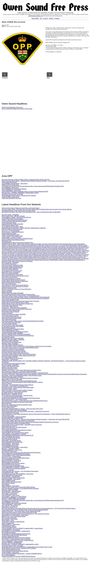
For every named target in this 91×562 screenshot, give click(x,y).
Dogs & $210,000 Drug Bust (9, 319)
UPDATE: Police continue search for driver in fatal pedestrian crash (19, 380)
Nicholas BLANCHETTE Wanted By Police (13, 329)
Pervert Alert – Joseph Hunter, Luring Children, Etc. (15, 386)
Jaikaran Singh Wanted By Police (10, 366)
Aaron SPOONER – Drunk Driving (10, 495)
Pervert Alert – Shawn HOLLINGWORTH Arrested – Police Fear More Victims (22, 375)
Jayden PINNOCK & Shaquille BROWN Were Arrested (16, 454)
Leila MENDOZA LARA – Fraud (10, 472)
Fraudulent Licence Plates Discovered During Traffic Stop (16, 309)
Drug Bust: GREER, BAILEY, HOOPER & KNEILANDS (16, 334)
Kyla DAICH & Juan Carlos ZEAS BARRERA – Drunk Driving (17, 474)
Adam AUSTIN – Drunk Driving (10, 519)
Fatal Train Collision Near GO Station (11, 322)
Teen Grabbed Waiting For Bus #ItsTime (12, 358)
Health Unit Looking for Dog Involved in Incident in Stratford (17, 390)
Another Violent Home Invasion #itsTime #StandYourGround (17, 238)
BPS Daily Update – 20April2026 (10, 365)
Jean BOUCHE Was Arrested (9, 451)
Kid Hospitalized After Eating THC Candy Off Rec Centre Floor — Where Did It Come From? (25, 411)
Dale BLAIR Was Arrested (8, 327)
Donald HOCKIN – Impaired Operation (11, 491)
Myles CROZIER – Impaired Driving (11, 476)
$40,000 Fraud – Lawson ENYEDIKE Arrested (13, 516)
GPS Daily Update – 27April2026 (10, 214)
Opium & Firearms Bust (8, 523)
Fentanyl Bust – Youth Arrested (10, 359)
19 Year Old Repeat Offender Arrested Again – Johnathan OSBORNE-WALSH (22, 553)
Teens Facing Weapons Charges (10, 315)
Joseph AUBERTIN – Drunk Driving (11, 529)
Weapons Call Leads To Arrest (9, 367)
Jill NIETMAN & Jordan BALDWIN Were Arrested (14, 535)
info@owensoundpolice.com (35, 15)
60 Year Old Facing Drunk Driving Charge (12, 226)
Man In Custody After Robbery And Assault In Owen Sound (17, 108)
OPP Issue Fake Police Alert (9, 517)
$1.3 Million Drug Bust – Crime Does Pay (12, 392)
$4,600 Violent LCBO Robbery (9, 406)
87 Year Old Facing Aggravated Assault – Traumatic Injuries (17, 395)
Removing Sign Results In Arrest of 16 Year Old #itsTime (16, 289)
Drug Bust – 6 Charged (8, 470)
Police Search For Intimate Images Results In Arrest (15, 275)
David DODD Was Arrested (9, 532)
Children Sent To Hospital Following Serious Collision (15, 302)
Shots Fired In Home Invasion (9, 277)
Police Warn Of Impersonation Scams (11, 318)
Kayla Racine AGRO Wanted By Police (12, 268)
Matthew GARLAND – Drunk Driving (11, 479)
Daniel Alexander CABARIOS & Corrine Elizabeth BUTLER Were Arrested (21, 398)
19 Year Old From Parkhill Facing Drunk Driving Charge (16, 533)
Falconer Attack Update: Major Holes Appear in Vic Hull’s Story (18, 420)
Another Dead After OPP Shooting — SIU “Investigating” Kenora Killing (20, 471)
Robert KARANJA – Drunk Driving (10, 485)
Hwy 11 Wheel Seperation (8, 555)
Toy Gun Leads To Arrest (8, 407)
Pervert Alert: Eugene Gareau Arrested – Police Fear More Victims (19, 354)
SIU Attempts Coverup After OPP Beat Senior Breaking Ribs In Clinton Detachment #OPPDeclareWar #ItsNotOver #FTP (33, 186)
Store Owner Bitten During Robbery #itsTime (13, 240)
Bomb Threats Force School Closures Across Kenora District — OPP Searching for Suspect (25, 513)
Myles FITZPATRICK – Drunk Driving (11, 460)
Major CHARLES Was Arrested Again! (11, 482)
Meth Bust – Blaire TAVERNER (10, 489)
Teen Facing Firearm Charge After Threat (12, 265)
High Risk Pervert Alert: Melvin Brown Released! (14, 410)
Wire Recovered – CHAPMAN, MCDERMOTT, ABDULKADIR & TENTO (20, 193)
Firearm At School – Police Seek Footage (12, 325)
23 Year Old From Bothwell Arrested (11, 549)
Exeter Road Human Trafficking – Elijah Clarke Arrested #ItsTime (18, 355)
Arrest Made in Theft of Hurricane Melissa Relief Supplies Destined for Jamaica (22, 382)
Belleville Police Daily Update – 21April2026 (13, 339)
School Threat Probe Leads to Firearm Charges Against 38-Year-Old (19, 512)
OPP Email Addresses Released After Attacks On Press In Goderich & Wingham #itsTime (25, 373)
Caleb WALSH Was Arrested (9, 527)
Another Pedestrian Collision (9, 222)
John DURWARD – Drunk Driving (10, 187)
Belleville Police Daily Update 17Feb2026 (12, 377)
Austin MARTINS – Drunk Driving (10, 443)
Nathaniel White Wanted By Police (10, 234)
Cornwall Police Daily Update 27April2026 (12, 224)
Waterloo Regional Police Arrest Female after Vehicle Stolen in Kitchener (20, 301)
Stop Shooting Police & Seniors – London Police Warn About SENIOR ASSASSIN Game (24, 400)
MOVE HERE (35, 18)
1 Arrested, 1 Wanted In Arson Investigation (13, 349)
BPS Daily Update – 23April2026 (10, 262)
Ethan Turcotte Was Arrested (9, 428)
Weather (51, 18)
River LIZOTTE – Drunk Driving (10, 505)
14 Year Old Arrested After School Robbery (13, 326)
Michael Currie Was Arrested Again (11, 310)
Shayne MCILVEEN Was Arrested (10, 459)
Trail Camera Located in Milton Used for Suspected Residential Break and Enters (22, 321)
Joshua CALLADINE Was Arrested (11, 436)
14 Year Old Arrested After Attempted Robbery (13, 363)
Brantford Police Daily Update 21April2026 (12, 338)
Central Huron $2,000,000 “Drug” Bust (11, 198)
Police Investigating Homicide (9, 439)
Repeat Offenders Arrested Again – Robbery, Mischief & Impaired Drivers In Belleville (24, 228)
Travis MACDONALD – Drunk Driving (11, 190)
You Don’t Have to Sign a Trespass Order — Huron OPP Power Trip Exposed (22, 424)
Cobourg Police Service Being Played (11, 342)
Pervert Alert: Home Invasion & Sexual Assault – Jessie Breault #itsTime (20, 295)
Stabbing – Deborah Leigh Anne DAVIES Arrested (14, 220)
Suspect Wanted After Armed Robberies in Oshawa (15, 331)
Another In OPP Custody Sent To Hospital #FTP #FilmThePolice (18, 487)
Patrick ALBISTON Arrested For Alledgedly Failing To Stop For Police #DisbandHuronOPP (25, 191)
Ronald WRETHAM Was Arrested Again (12, 475)
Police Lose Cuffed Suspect (9, 283)
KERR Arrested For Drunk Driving (10, 185)
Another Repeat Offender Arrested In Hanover (13, 279)
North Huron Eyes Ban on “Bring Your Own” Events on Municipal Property (21, 208)
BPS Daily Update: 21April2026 (10, 343)
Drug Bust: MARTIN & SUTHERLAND (11, 543)
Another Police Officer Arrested (10, 306)
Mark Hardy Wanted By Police (9, 369)
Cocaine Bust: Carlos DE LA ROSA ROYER (13, 521)
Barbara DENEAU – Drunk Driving (10, 444)
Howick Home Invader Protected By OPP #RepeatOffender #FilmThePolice (21, 452)
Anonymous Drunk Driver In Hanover (11, 278)
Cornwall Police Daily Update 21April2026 (12, 333)
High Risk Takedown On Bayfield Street (12, 229)
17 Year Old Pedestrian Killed (9, 323)
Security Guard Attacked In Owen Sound (12, 107)
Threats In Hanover (7, 383)
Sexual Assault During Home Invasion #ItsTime (14, 351)
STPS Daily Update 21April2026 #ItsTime (12, 345)
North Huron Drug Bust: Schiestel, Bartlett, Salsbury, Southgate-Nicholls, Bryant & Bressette (25, 179)
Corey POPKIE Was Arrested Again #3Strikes (13, 468)
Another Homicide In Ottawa (9, 233)
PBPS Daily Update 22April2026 (10, 273)
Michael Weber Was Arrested (9, 182)
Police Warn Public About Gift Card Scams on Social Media (17, 261)
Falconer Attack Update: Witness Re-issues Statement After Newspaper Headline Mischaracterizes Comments (30, 422)
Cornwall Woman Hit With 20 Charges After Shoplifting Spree (17, 242)
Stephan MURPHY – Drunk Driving (11, 524)
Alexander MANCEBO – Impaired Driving (12, 418)
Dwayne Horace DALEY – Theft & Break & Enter (14, 399)
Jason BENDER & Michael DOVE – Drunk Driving (14, 183)
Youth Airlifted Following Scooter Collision (12, 218)
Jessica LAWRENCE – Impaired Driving (12, 541)
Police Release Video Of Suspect (10, 311)
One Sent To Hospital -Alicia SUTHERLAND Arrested (15, 458)
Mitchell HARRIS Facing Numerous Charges (13, 463)
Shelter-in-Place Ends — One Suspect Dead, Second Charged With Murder (21, 511)
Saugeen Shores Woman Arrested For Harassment (15, 281)
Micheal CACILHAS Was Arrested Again (12, 442)
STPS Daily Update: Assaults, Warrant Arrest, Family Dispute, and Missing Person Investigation (26, 346)
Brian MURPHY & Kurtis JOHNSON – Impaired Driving (16, 531)
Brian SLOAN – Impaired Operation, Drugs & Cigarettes (16, 539)
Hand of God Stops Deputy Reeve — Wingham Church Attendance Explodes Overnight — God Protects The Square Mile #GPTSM (35, 181)
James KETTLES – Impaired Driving (11, 456)
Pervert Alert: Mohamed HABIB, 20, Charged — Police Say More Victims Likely (22, 408)
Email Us (45, 18)
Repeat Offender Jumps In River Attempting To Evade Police (17, 303)
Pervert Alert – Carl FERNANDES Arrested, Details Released (17, 384)
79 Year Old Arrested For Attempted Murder (13, 466)
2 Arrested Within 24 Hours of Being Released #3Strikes (16, 455)
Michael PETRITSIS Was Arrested (11, 464)
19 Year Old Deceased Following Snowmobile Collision (16, 423)
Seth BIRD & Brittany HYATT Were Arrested (13, 478)
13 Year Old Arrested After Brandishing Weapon (14, 221)
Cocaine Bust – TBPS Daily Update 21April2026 (14, 307)
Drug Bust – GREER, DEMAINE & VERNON (13, 499)
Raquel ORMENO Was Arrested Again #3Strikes (14, 189)
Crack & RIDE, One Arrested (9, 264)
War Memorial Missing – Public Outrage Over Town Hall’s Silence (18, 210)
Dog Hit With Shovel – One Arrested (11, 271)
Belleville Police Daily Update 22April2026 (12, 293)
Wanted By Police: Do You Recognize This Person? (15, 286)
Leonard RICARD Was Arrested (10, 446)
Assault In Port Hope (7, 313)
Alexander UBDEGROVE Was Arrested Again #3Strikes (16, 537)
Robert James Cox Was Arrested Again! (12, 379)
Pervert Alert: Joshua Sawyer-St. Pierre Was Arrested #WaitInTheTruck (20, 347)
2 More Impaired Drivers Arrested (10, 412)
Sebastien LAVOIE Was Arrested (10, 536)
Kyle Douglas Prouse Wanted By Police (12, 305)
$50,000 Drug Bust (6, 403)
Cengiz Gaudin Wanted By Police (10, 299)
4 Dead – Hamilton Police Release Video (12, 236)
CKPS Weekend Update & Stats (10, 225)
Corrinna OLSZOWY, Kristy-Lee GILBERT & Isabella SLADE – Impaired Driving (22, 528)
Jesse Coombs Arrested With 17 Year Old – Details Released (17, 540)
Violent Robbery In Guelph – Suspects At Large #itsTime (16, 217)
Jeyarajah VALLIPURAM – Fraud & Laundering (14, 416)
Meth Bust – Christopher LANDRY (10, 448)
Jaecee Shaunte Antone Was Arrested (11, 317)
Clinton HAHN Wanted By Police (10, 330)
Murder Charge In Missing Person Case (12, 270)
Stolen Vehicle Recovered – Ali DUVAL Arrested (14, 427)
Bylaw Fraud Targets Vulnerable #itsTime (12, 266)
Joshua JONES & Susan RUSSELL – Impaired (14, 434)
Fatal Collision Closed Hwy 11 (9, 507)
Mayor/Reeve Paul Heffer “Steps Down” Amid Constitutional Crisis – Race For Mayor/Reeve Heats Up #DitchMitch (31, 212)
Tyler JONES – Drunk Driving (9, 493)
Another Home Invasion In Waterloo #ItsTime (13, 350)
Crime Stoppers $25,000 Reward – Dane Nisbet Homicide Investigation (20, 378)
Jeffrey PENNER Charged (8, 480)
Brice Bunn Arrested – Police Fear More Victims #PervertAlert (18, 387)
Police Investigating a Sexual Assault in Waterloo (14, 391)
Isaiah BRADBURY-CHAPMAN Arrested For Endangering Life (17, 435)
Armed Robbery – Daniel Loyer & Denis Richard (14, 496)
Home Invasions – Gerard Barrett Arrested (12, 232)
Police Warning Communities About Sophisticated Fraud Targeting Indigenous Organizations (25, 298)
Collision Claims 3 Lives (8, 415)
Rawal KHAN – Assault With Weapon (11, 440)
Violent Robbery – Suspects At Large (11, 237)
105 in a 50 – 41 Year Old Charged (10, 230)
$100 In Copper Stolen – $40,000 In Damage (13, 216)
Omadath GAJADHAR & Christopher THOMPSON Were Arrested (18, 556)
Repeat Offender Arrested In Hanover (11, 282)
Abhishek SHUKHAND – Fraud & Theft (12, 450)
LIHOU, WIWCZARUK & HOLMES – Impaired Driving (15, 467)
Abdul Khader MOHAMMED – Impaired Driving (14, 497)
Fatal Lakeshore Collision (8, 483)
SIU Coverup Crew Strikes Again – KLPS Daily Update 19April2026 (19, 371)
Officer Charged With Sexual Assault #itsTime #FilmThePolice (18, 335)
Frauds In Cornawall (7, 290)
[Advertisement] (45, 90)
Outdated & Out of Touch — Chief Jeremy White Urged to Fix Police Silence (21, 370)
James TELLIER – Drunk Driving (10, 492)
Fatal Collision (5, 484)
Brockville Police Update (8, 337)
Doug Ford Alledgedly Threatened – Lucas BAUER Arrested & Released (20, 488)
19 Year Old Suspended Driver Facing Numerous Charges (16, 430)
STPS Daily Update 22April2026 (10, 269)
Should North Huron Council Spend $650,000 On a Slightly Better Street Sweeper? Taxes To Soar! (27, 547)
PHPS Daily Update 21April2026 (10, 341)
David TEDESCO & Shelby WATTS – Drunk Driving (15, 515)
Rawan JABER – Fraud (8, 520)
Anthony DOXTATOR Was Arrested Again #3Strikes (15, 551)
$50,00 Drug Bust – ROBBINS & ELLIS (12, 394)
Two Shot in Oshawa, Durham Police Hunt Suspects (15, 353)
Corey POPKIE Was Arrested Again (11, 431)
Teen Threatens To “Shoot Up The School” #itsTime (15, 285)
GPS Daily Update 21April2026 (10, 357)
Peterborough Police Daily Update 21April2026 (14, 314)
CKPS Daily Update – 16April (9, 388)
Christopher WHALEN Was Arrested (11, 438)
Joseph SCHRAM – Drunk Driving (10, 197)
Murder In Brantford (7, 291)
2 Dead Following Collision (8, 525)
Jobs (41, 18)
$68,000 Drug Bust (6, 241)
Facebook (56, 18)
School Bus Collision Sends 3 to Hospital (12, 194)
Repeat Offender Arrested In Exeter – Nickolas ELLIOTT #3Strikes (19, 195)
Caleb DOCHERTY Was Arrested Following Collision (15, 432)
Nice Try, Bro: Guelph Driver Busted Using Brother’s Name (17, 404)
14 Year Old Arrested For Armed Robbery (12, 396)
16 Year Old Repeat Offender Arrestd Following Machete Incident (18, 294)
